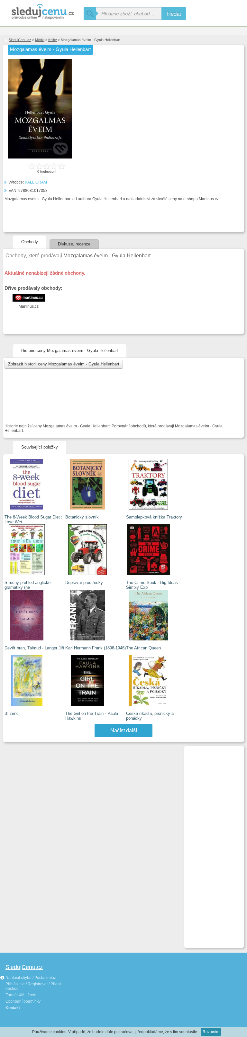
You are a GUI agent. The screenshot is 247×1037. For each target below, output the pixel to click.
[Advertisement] (211, 844)
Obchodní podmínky (23, 1001)
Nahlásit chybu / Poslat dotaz (30, 977)
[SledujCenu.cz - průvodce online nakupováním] (42, 12)
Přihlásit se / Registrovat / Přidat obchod (33, 986)
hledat (174, 13)
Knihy (52, 40)
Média (39, 40)
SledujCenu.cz (20, 40)
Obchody (29, 241)
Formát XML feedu (21, 995)
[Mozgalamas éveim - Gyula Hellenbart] (40, 157)
